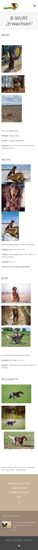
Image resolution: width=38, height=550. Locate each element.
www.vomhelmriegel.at (16, 540)
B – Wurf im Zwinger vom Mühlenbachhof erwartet (24, 522)
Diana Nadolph (19, 525)
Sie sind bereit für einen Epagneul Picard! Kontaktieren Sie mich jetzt (19, 490)
